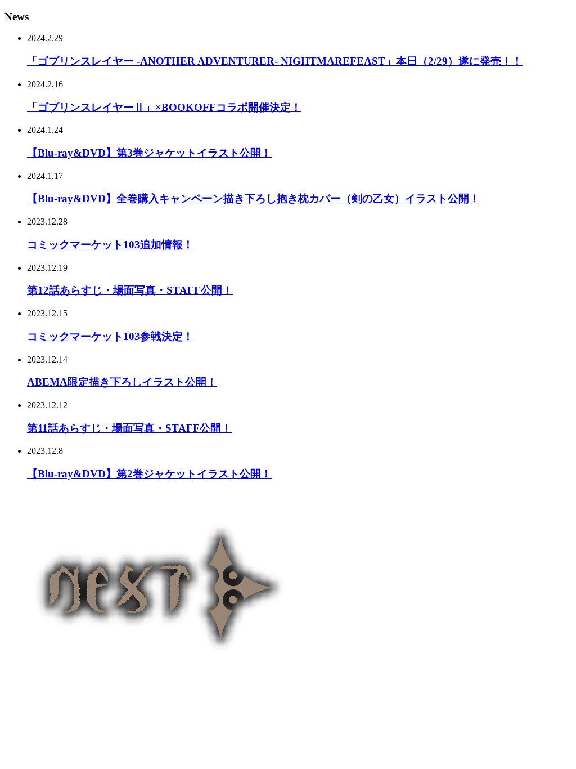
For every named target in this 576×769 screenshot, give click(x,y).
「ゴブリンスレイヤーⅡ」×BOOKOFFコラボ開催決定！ (164, 107)
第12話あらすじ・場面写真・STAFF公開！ (130, 290)
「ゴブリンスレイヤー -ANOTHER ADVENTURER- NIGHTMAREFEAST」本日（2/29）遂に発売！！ (275, 61)
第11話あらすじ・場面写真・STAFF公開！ (129, 428)
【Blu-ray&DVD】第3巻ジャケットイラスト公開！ (149, 153)
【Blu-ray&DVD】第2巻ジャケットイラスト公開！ (149, 474)
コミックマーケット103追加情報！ (110, 245)
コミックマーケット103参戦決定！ (110, 336)
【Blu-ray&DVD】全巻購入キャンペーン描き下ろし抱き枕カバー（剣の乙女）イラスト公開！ (253, 198)
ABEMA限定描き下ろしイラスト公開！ (122, 382)
